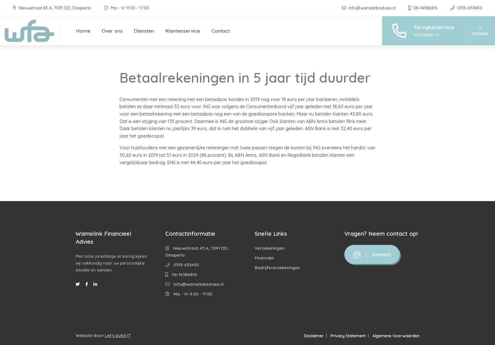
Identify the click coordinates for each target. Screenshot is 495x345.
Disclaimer (314, 335)
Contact (220, 31)
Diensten (144, 31)
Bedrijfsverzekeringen (277, 267)
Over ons (112, 31)
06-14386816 (425, 8)
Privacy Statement (348, 335)
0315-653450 (469, 8)
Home (83, 31)
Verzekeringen (269, 248)
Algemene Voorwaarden (395, 335)
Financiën (264, 258)
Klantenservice (183, 31)
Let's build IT (118, 335)
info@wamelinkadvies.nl (372, 8)
